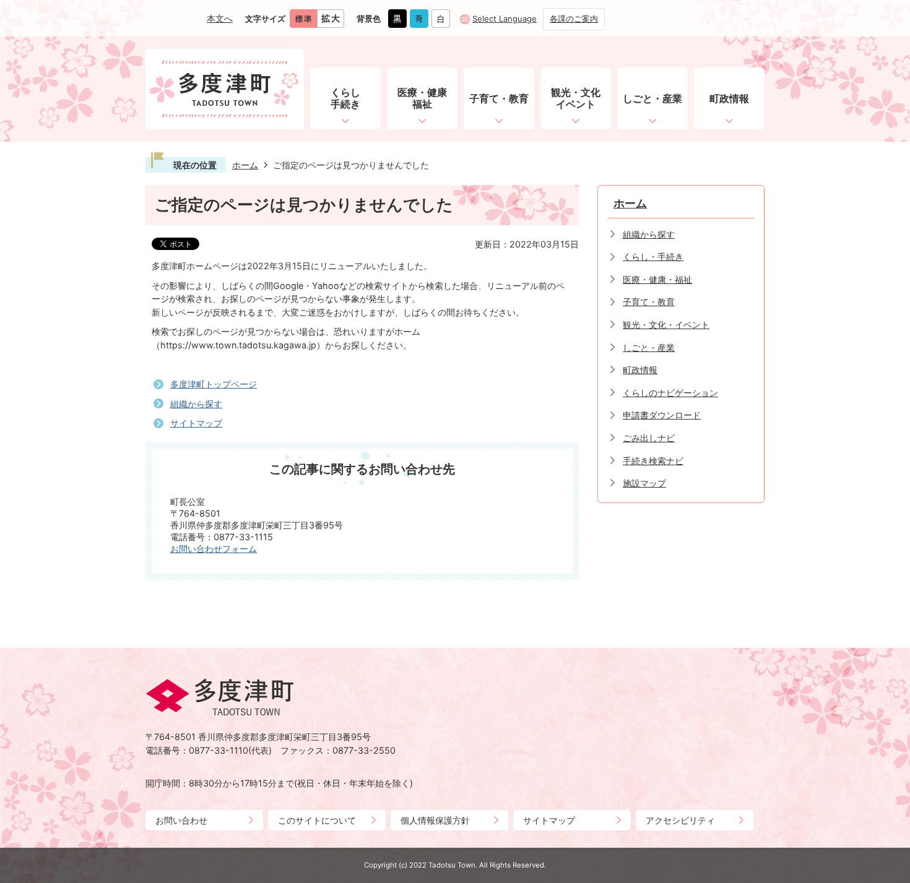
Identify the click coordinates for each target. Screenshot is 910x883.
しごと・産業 (649, 347)
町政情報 (640, 369)
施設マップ (644, 483)
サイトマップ (196, 423)
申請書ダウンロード (662, 415)
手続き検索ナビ (653, 460)
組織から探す (196, 403)
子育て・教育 (649, 301)
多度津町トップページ (213, 384)
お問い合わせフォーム (213, 548)
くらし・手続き (653, 256)
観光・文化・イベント (666, 324)
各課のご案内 (574, 19)
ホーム (245, 165)
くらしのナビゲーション (670, 392)
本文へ (220, 18)
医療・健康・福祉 (657, 279)
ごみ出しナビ (649, 438)
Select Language (504, 19)
